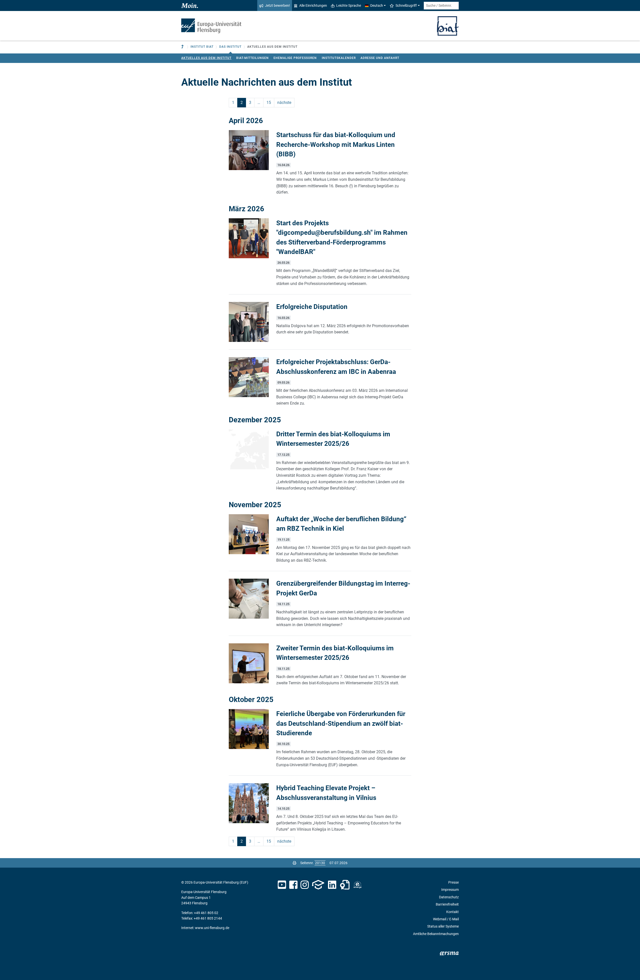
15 (268, 102)
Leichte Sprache (348, 5)
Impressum (450, 890)
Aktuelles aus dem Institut (206, 58)
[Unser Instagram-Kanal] (304, 885)
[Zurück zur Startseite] (211, 25)
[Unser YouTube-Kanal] (282, 885)
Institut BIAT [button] (202, 46)
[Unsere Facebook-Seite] (293, 885)
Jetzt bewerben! (277, 5)
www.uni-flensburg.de (212, 928)
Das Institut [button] (230, 46)
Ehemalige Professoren (295, 58)
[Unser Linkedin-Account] (332, 885)
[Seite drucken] (294, 863)
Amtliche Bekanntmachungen (436, 934)
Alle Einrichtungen (313, 5)
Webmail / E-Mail (446, 919)
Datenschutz (449, 897)
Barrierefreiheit (447, 904)
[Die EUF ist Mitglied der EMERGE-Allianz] (357, 885)
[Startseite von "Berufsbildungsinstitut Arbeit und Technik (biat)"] (448, 25)
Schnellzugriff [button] (406, 5)
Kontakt (452, 912)
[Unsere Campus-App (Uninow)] (318, 885)
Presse (453, 882)
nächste (284, 102)
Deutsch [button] (376, 5)
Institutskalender (339, 58)
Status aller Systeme (443, 926)
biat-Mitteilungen (252, 58)
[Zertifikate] (345, 885)
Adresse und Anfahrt (379, 58)
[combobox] (441, 5)
